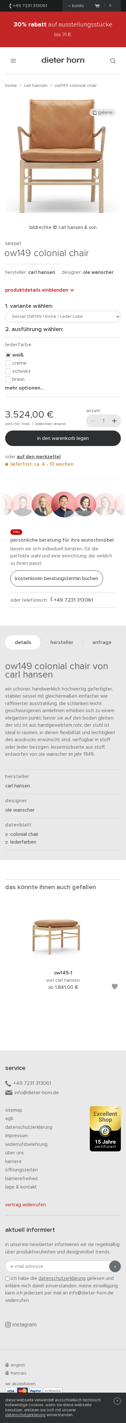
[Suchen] (113, 60)
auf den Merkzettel (39, 456)
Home (11, 85)
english (18, 1365)
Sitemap (13, 1110)
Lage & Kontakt (21, 1187)
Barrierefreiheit (21, 1178)
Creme (19, 363)
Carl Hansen (35, 85)
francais (18, 1373)
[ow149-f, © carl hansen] (63, 961)
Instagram (25, 1325)
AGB (9, 1118)
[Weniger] (92, 420)
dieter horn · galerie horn (63, 60)
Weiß (18, 355)
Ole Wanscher (98, 272)
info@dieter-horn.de (37, 1092)
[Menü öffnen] (13, 60)
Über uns (14, 1152)
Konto (78, 6)
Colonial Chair (23, 834)
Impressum (16, 1135)
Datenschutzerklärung (28, 1127)
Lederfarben (22, 842)
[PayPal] (35, 1390)
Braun (18, 379)
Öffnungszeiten (21, 1170)
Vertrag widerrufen (25, 1204)
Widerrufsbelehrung (26, 1144)
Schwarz (21, 371)
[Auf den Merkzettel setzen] (115, 988)
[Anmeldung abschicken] (115, 1266)
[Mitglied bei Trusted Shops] (105, 1130)
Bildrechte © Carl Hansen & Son (63, 227)
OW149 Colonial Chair (76, 85)
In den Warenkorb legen (63, 438)
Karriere (13, 1161)
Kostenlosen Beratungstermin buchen (56, 578)
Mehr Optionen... (24, 387)
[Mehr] (114, 420)
